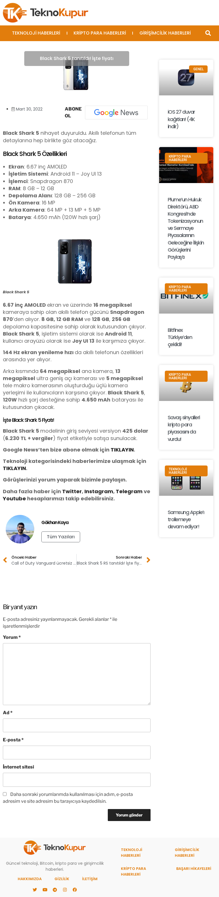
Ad (8, 712)
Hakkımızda (30, 879)
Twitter (72, 491)
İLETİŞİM (90, 879)
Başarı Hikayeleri (193, 868)
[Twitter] (35, 890)
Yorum (12, 637)
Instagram (98, 491)
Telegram (129, 491)
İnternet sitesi (18, 767)
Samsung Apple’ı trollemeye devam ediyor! (186, 519)
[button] (208, 33)
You (8, 498)
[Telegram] (54, 890)
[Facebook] (74, 890)
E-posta (13, 740)
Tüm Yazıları (61, 536)
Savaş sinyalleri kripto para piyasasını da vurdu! (184, 428)
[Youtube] (44, 890)
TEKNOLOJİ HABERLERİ (36, 33)
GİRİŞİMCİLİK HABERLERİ (165, 33)
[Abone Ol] (116, 112)
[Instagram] (64, 890)
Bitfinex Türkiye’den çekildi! (180, 337)
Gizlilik (61, 879)
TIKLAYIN (122, 449)
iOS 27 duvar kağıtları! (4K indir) (181, 119)
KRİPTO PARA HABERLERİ (100, 33)
